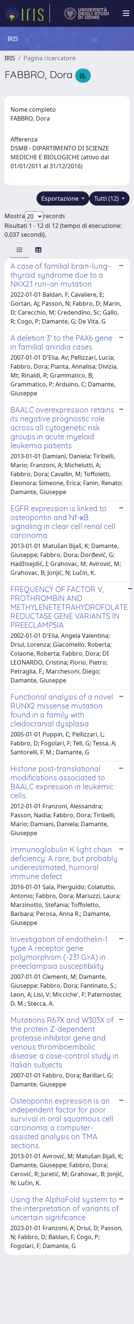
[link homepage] (27, 13)
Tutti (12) (107, 198)
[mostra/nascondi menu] (126, 13)
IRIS (9, 58)
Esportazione (60, 198)
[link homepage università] (86, 13)
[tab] (19, 250)
